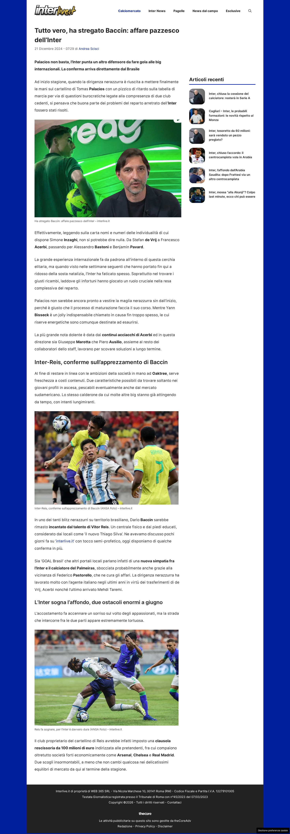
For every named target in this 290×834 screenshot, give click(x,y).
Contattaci (174, 802)
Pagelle (179, 11)
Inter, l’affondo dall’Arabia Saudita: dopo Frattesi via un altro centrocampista (229, 174)
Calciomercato (129, 11)
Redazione (125, 826)
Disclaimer (165, 826)
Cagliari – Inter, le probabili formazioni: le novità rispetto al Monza (231, 115)
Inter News (157, 11)
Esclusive (233, 11)
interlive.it (65, 541)
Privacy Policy (145, 826)
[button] (249, 11)
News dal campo (205, 11)
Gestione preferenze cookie (273, 830)
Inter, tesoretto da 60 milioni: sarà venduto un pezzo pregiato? (229, 135)
